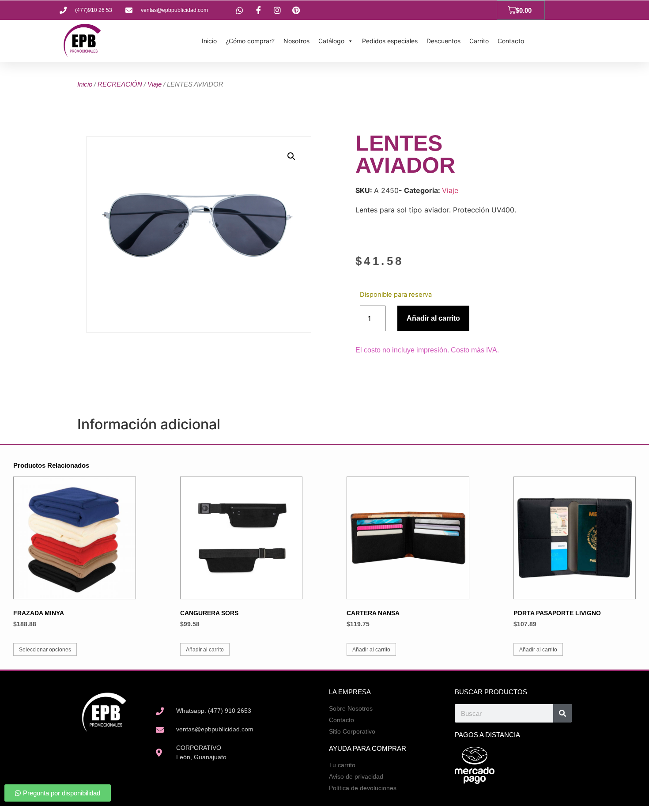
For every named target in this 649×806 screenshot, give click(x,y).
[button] (291, 156)
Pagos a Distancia (487, 734)
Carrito (479, 41)
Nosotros (296, 41)
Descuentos (443, 41)
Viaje (154, 84)
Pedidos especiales (390, 41)
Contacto (511, 41)
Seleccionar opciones (45, 650)
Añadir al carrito (433, 318)
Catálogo (331, 41)
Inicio (209, 41)
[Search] (562, 713)
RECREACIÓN (120, 84)
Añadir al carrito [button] (205, 650)
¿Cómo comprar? (250, 41)
